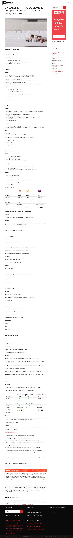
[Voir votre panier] (67, 3)
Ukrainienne (51, 536)
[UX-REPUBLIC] (8, 2)
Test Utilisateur (26, 500)
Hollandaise (57, 536)
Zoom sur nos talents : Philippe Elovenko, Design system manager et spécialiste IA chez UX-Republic (14, 525)
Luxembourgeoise (62, 536)
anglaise (40, 536)
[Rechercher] (64, 7)
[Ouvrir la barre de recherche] (68, 3)
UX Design (32, 500)
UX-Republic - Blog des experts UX (35, 529)
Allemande (43, 536)
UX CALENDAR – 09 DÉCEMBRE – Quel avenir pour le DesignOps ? (20, 504)
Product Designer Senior (58, 57)
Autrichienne (47, 536)
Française (66, 536)
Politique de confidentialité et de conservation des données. (13, 536)
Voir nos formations (59, 36)
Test (22, 500)
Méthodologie (18, 500)
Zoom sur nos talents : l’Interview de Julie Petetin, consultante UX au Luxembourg (13, 520)
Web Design (37, 500)
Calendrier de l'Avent (10, 500)
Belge (54, 536)
